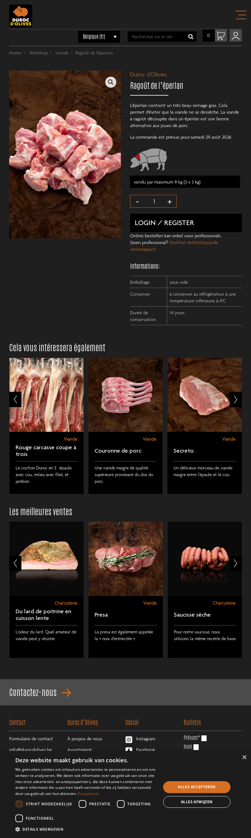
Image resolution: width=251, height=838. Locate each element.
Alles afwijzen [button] (197, 801)
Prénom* (192, 737)
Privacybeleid (88, 794)
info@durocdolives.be (30, 749)
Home (15, 52)
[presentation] (15, 399)
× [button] (244, 757)
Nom (188, 746)
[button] (110, 82)
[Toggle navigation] (240, 15)
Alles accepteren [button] (196, 786)
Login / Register (164, 223)
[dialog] (125, 794)
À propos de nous (84, 738)
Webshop (38, 52)
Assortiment (79, 749)
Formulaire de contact (31, 738)
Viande (61, 52)
